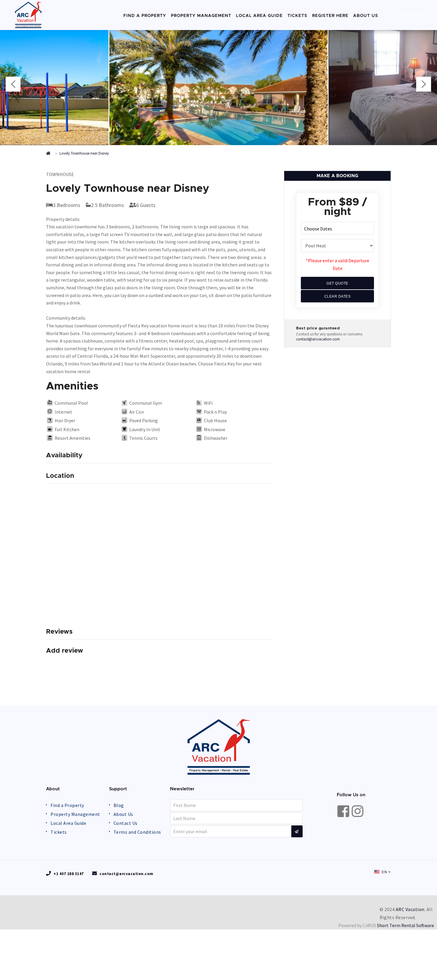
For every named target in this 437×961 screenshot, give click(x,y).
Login (415, 15)
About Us (123, 814)
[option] (218, 85)
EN (384, 872)
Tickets (59, 832)
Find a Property (67, 805)
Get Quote (337, 283)
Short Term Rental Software (405, 925)
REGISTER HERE (330, 16)
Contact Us (126, 823)
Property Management (75, 814)
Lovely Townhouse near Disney (84, 153)
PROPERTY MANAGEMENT (201, 16)
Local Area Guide (68, 823)
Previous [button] (13, 84)
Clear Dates (337, 296)
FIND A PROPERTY (144, 16)
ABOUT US (365, 16)
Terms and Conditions (137, 832)
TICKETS (297, 16)
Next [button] (423, 84)
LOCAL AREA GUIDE (259, 16)
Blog (119, 805)
